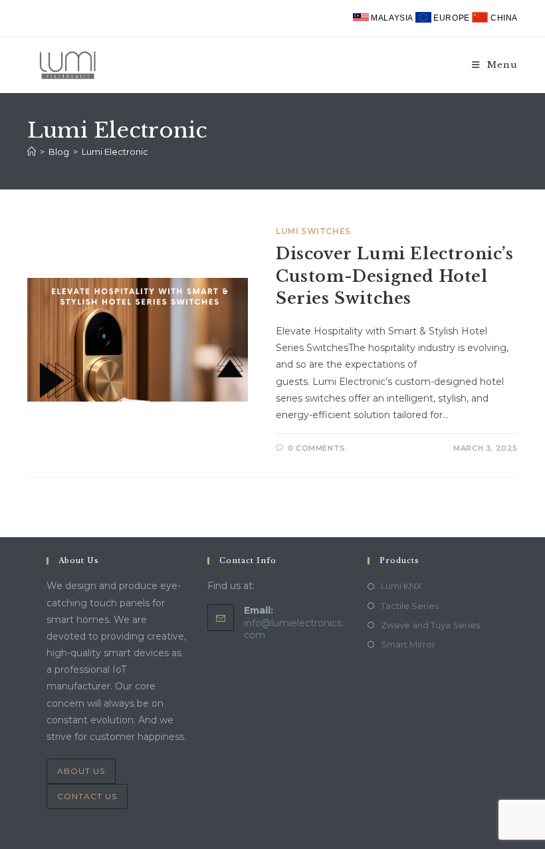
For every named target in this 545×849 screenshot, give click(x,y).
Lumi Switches (313, 231)
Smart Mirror (408, 644)
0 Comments (317, 448)
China (503, 18)
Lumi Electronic (115, 151)
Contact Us (87, 796)
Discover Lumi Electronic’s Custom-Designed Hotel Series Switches (395, 276)
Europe (452, 18)
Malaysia (392, 18)
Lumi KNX (401, 585)
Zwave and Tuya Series (430, 625)
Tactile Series (410, 605)
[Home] (31, 151)
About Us (81, 771)
